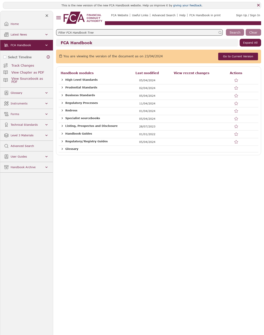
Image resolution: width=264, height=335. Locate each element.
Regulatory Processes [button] (81, 102)
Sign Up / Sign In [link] (248, 15)
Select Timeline (20, 57)
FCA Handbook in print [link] (205, 15)
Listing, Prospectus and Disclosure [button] (91, 125)
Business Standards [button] (80, 95)
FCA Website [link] (119, 15)
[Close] (258, 5)
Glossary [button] (71, 148)
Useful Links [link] (140, 15)
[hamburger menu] (58, 17)
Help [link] (182, 15)
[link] (83, 18)
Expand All (250, 42)
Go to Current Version (238, 56)
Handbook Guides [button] (78, 133)
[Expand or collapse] (62, 79)
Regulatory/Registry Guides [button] (86, 141)
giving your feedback (187, 5)
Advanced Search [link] (163, 15)
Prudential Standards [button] (81, 87)
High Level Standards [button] (81, 79)
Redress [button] (71, 110)
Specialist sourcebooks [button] (82, 118)
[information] (48, 57)
